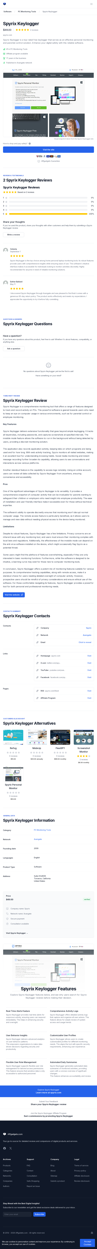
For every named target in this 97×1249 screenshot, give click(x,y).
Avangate (87, 635)
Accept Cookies (87, 1243)
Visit (89, 656)
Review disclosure (82, 1181)
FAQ (28, 1165)
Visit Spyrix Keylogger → (17, 933)
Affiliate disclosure (81, 1176)
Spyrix (88, 628)
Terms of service (81, 1165)
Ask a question (13, 349)
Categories (7, 1171)
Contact (30, 1171)
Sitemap (54, 1176)
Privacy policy (80, 1171)
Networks (7, 1176)
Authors (6, 1186)
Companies (7, 1181)
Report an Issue (33, 1186)
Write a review (13, 235)
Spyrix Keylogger (50, 11)
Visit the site (48, 149)
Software (7, 11)
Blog (52, 1165)
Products (6, 1165)
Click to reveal (85, 642)
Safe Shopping (33, 1181)
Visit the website (12, 595)
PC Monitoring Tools (27, 11)
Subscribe (39, 1214)
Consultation (32, 1176)
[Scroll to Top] (92, 1233)
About (53, 1171)
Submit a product (58, 1181)
